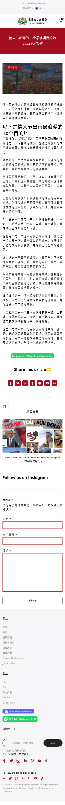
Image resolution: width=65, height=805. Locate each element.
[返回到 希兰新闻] (32, 398)
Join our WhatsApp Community (34, 356)
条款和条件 (20, 750)
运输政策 (7, 653)
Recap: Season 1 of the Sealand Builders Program (32, 457)
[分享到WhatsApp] (54, 383)
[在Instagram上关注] (18, 761)
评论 (6, 551)
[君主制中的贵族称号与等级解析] (16, 398)
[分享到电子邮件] (47, 383)
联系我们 (7, 637)
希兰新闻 (12, 67)
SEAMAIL (7, 697)
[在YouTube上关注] (39, 761)
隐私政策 (7, 647)
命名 (6, 519)
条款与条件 (8, 642)
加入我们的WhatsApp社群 (22, 719)
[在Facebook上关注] (4, 761)
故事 (4, 627)
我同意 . (17, 750)
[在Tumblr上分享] (32, 383)
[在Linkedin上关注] (25, 761)
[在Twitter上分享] (18, 383)
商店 (4, 682)
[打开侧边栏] (4, 407)
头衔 (4, 687)
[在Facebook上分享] (10, 383)
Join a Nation (8, 663)
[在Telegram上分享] (40, 383)
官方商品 (7, 692)
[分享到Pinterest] (25, 383)
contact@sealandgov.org (35, 3)
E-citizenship (8, 702)
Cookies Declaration (12, 658)
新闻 (4, 632)
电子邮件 (9, 535)
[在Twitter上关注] (11, 761)
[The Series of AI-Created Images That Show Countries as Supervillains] (49, 398)
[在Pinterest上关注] (32, 761)
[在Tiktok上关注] (46, 761)
